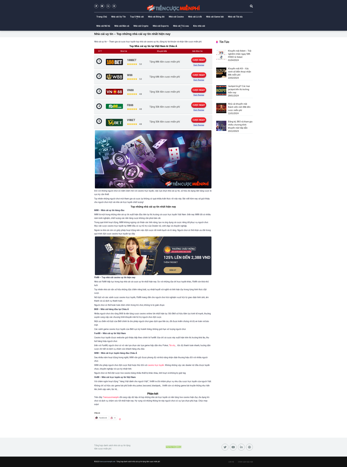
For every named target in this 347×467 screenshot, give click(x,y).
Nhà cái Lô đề (195, 16)
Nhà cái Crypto (141, 26)
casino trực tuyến (156, 365)
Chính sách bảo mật (245, 462)
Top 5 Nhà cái (137, 16)
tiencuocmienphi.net (107, 462)
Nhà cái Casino (176, 16)
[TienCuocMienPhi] (173, 8)
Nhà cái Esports (161, 26)
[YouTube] (102, 6)
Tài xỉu (172, 345)
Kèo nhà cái (199, 26)
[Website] (114, 6)
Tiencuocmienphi (111, 397)
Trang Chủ (101, 16)
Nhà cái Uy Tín (118, 16)
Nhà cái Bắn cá (121, 26)
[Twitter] (96, 6)
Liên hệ (231, 462)
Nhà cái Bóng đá (156, 16)
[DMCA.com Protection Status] (173, 447)
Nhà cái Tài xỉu (235, 16)
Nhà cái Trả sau (181, 26)
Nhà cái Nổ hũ (103, 26)
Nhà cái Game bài (215, 16)
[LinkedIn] (108, 6)
